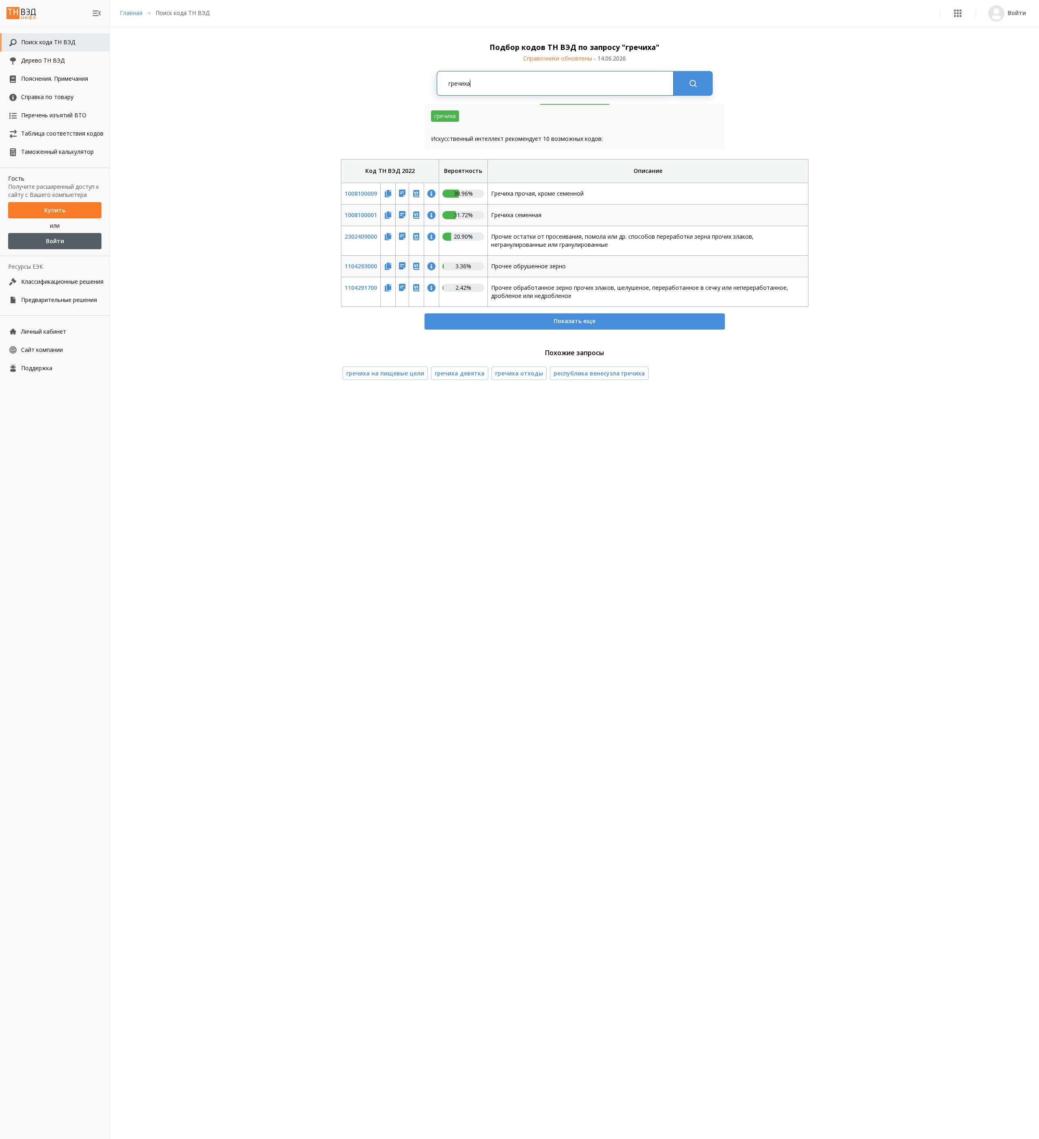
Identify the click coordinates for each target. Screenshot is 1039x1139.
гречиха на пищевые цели (385, 373)
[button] (957, 13)
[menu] (97, 13)
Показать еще (574, 321)
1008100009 (361, 193)
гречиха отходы (519, 373)
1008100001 (361, 215)
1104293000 (361, 266)
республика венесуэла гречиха (599, 373)
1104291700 (361, 287)
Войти (55, 241)
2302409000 (361, 236)
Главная (131, 13)
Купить (54, 210)
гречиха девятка (460, 373)
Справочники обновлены (574, 58)
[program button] (957, 13)
